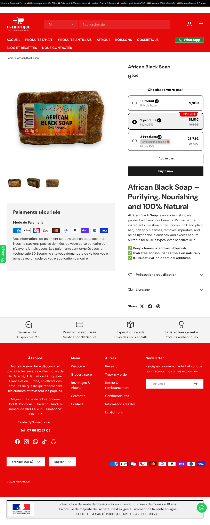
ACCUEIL (13, 40)
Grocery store (81, 374)
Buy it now (165, 171)
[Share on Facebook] (150, 306)
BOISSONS (123, 40)
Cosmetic (78, 396)
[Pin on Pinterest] (158, 306)
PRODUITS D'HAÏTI (39, 40)
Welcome (78, 366)
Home (10, 58)
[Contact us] (202, 508)
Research (112, 366)
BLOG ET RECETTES (22, 48)
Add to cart (167, 158)
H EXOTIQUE (23, 481)
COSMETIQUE (148, 40)
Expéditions (114, 412)
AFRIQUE (103, 40)
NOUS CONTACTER (57, 48)
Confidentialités (117, 396)
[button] (200, 24)
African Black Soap (28, 58)
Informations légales (120, 404)
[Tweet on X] (142, 306)
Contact (77, 404)
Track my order (116, 374)
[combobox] (107, 24)
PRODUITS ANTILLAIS (75, 40)
